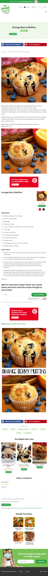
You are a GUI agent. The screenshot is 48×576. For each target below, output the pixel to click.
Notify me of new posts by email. (11, 501)
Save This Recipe (39, 294)
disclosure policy (26, 51)
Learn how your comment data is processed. (31, 508)
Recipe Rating (5, 482)
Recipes (36, 34)
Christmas (34, 429)
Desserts (30, 34)
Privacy (21, 571)
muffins (11, 110)
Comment (4, 487)
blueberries (30, 106)
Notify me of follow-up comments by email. (13, 498)
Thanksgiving (28, 433)
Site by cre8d (43, 571)
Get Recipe (8, 472)
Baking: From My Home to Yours (16, 324)
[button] (39, 202)
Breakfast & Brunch (22, 34)
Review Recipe (42, 205)
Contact (27, 571)
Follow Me (15, 317)
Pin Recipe (15, 184)
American (5, 429)
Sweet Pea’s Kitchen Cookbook (26, 1)
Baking (13, 429)
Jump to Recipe (13, 34)
